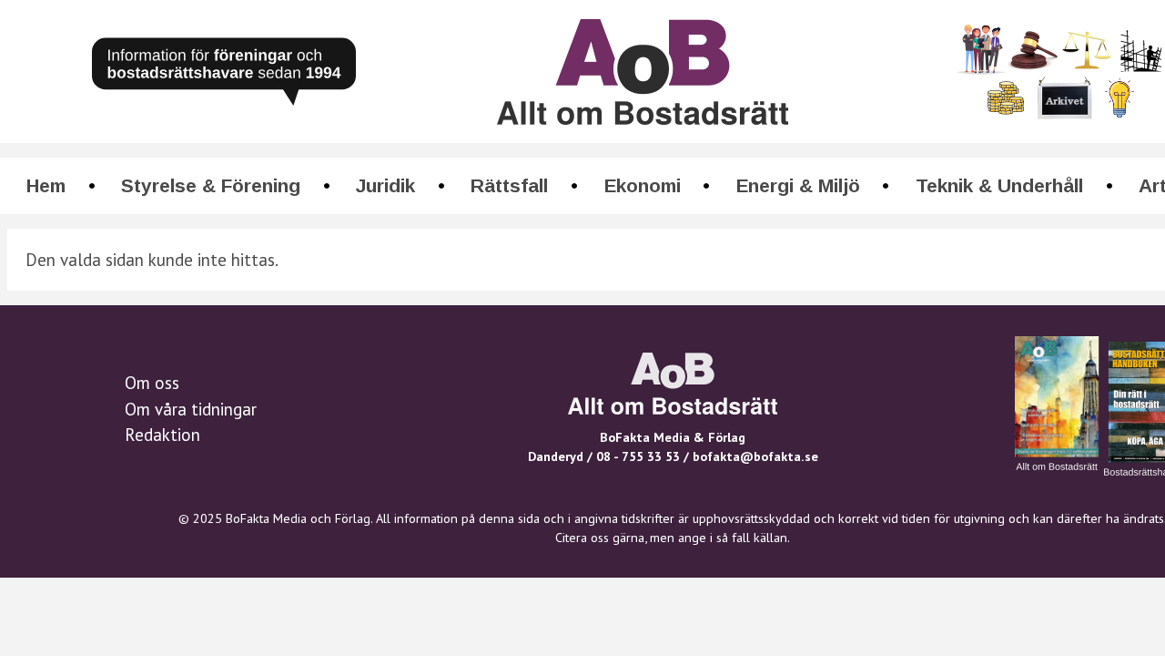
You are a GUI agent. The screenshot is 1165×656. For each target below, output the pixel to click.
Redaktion (162, 435)
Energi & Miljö (798, 185)
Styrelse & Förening (210, 185)
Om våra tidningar (191, 409)
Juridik (385, 185)
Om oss (152, 383)
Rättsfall (509, 185)
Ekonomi (642, 185)
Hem (46, 185)
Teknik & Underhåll (999, 185)
